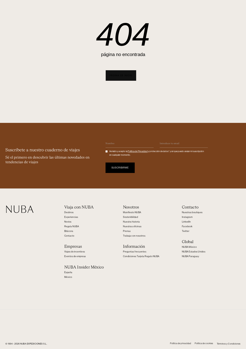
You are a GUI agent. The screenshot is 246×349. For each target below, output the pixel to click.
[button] (121, 75)
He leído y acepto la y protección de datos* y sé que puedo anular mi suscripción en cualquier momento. (156, 153)
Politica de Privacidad (137, 151)
